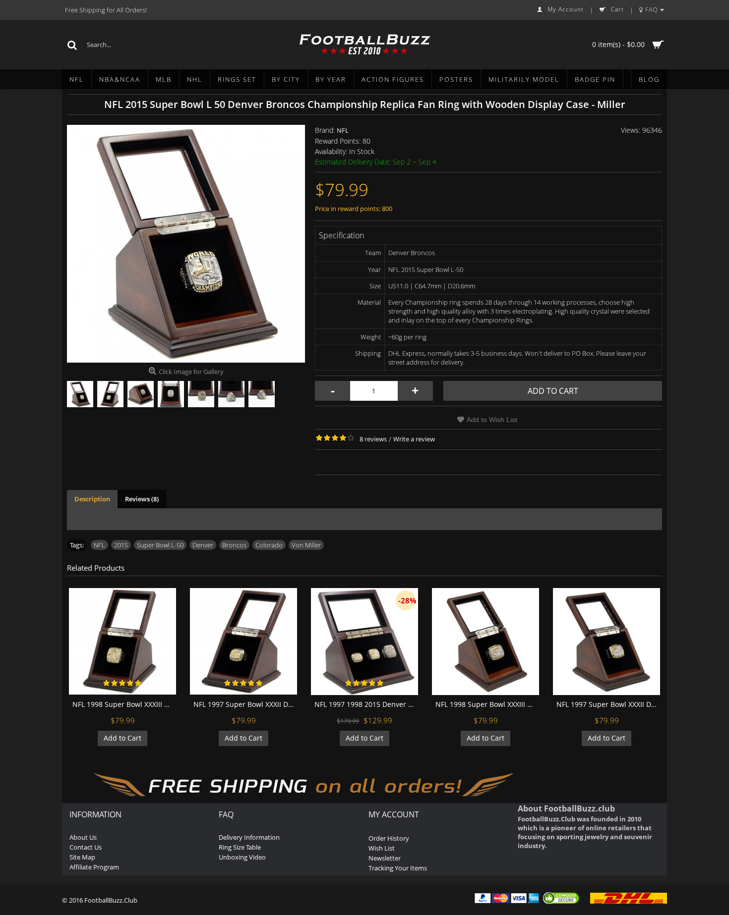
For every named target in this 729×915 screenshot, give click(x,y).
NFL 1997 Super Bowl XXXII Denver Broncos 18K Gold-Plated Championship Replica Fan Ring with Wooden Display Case (245, 704)
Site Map (82, 857)
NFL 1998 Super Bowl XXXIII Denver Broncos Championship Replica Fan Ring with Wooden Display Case (487, 704)
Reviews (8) (142, 498)
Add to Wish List (492, 420)
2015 (121, 544)
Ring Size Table (240, 847)
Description (92, 498)
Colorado (269, 544)
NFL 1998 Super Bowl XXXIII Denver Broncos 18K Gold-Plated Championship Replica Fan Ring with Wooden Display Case (124, 704)
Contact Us (85, 847)
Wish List (381, 848)
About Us (83, 837)
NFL (343, 130)
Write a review (414, 438)
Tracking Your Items (397, 867)
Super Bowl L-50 (160, 544)
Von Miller (306, 544)
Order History (388, 838)
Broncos (234, 544)
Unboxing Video (242, 857)
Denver (202, 544)
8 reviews (373, 438)
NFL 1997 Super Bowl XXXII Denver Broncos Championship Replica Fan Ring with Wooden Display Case (608, 704)
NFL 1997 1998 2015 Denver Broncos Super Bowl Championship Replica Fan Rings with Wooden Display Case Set (366, 704)
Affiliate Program (94, 866)
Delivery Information (249, 837)
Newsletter (384, 858)
